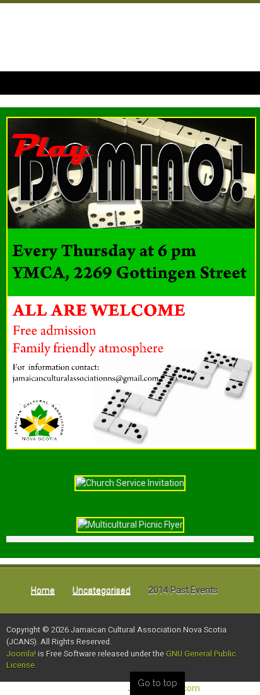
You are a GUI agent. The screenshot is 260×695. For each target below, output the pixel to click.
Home (43, 590)
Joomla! (21, 653)
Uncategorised (102, 590)
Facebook (237, 45)
